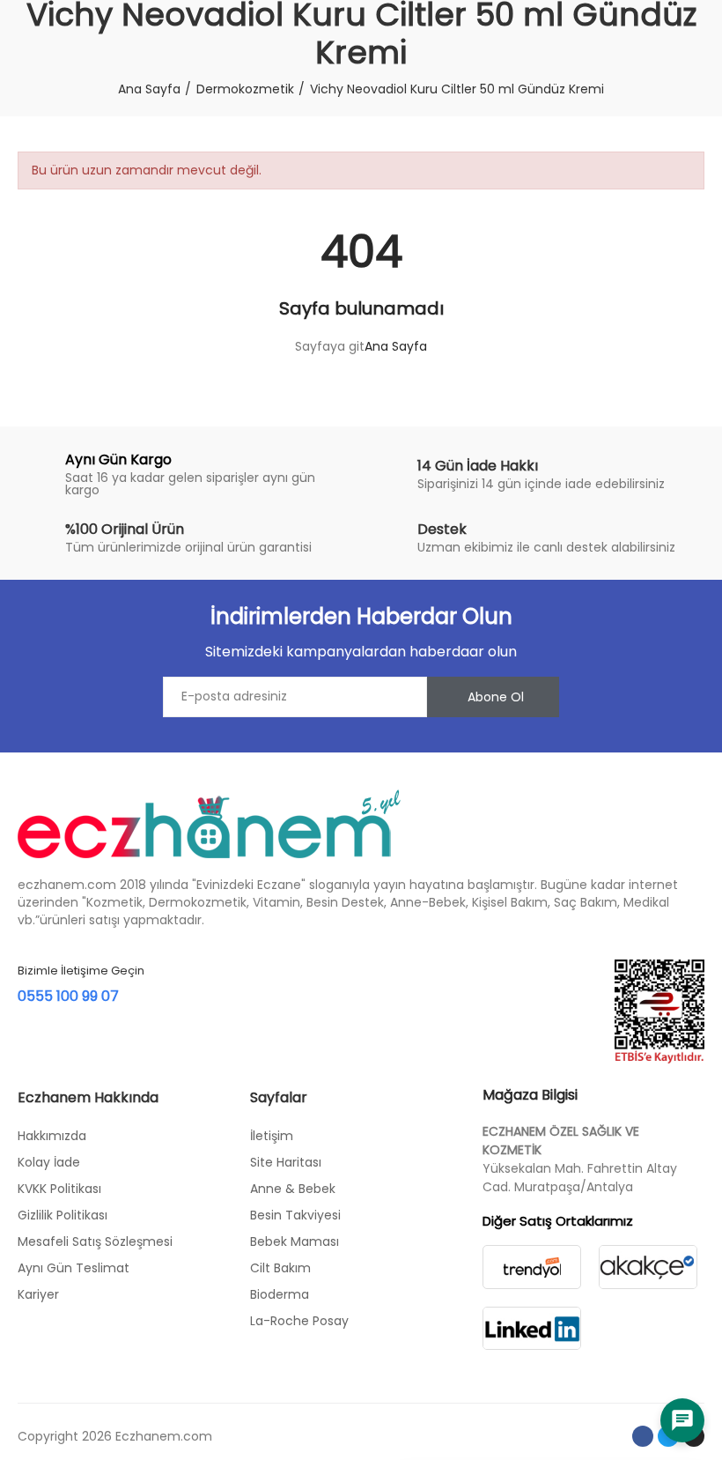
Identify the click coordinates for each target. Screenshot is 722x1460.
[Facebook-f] (642, 1436)
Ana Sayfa (396, 346)
